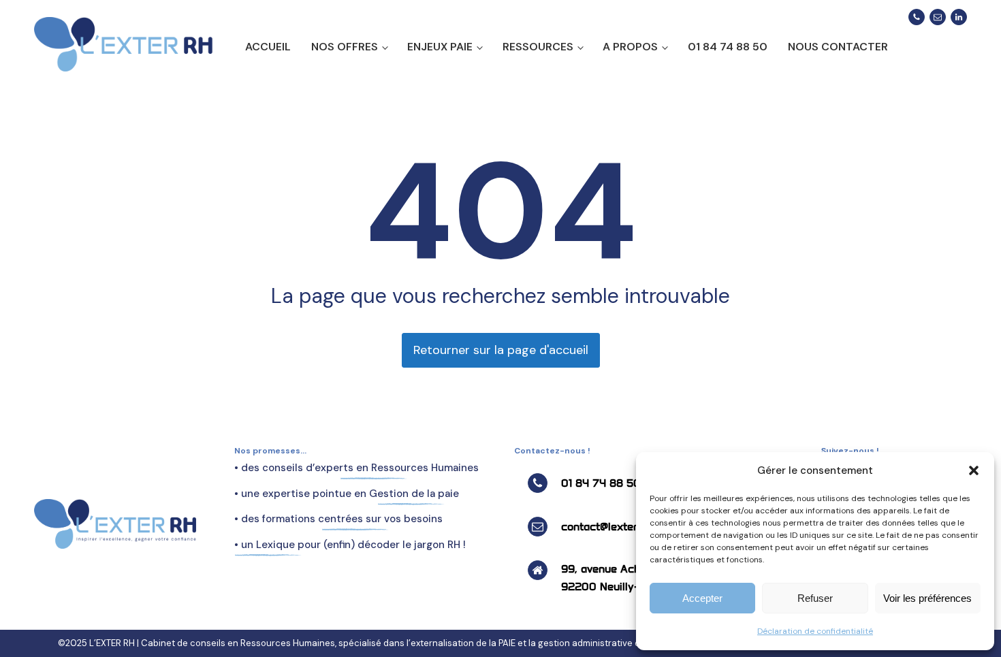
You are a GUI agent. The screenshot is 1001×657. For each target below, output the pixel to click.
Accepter (702, 598)
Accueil (268, 46)
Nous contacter (838, 46)
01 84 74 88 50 (727, 46)
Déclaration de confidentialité (815, 631)
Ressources (538, 46)
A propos (630, 46)
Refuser (815, 598)
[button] (974, 470)
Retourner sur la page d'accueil (500, 350)
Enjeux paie (440, 46)
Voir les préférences (927, 598)
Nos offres (344, 46)
